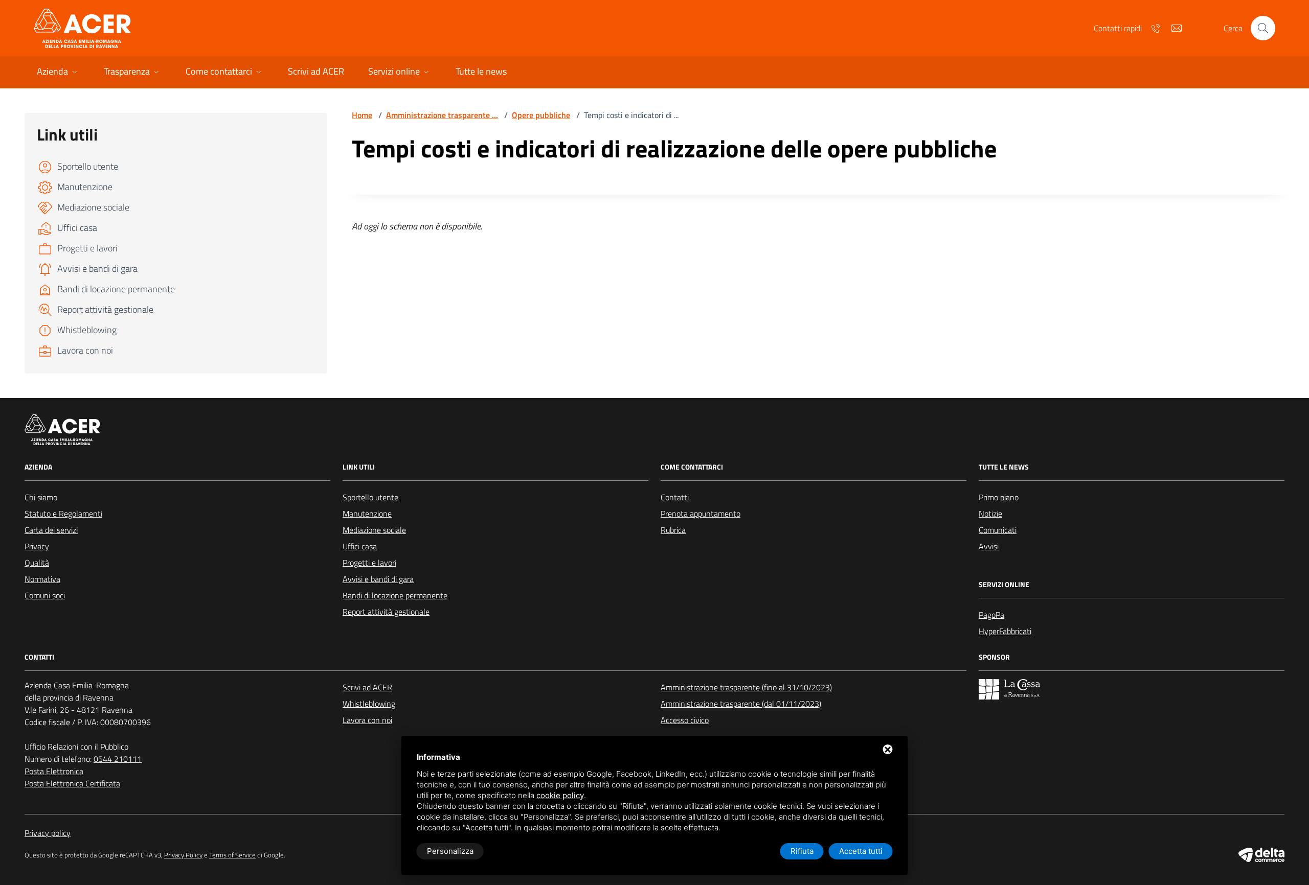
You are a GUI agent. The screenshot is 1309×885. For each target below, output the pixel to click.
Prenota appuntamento (700, 513)
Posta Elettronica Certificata (72, 783)
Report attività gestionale (386, 611)
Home (362, 115)
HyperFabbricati (1005, 631)
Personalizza (450, 851)
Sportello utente (370, 497)
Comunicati (998, 530)
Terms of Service (232, 855)
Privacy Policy (183, 855)
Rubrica (673, 530)
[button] (58, 72)
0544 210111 (118, 759)
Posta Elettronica (54, 771)
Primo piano (999, 497)
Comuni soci (45, 595)
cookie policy (560, 795)
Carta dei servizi (51, 530)
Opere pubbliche (541, 115)
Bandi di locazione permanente (395, 595)
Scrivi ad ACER (367, 687)
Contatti (675, 497)
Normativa (42, 579)
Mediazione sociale (374, 530)
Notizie (990, 513)
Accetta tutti (861, 851)
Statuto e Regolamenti (63, 513)
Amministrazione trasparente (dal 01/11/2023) (741, 703)
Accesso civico (685, 720)
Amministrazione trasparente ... (442, 115)
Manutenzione (367, 513)
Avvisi (989, 546)
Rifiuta (802, 851)
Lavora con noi (367, 720)
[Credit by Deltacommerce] (1261, 855)
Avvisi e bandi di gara (378, 579)
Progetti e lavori (369, 562)
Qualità (37, 562)
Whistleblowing (369, 703)
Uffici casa (360, 546)
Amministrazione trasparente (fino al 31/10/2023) (746, 687)
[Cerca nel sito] (1263, 28)
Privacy (37, 546)
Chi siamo (41, 497)
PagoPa (991, 615)
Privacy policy (48, 833)
